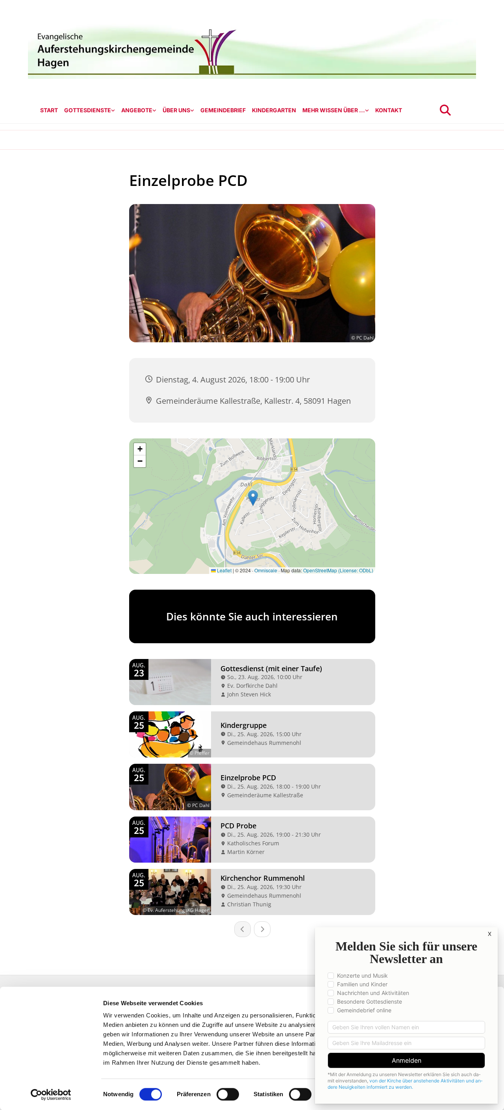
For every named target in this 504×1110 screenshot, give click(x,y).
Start (49, 110)
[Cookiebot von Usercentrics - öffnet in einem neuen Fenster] (51, 1095)
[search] (445, 110)
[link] (89, 110)
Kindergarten (274, 110)
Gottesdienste (87, 110)
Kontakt (388, 110)
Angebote (136, 110)
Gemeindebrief (223, 110)
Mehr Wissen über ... (333, 110)
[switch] (228, 1094)
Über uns (176, 110)
